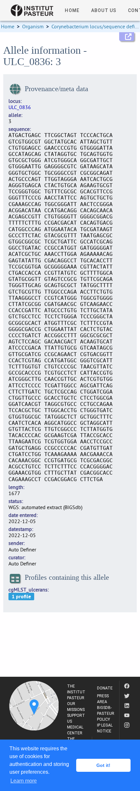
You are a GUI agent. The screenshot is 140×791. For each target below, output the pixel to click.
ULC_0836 (19, 107)
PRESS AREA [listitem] (103, 699)
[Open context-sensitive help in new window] (126, 36)
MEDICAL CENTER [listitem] (75, 730)
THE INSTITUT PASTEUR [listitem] (76, 692)
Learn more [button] (23, 781)
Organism (33, 26)
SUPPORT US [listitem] (76, 718)
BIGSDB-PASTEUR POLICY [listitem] (105, 713)
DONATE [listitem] (105, 688)
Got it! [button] (103, 765)
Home (7, 26)
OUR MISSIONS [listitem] (76, 706)
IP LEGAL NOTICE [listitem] (105, 728)
